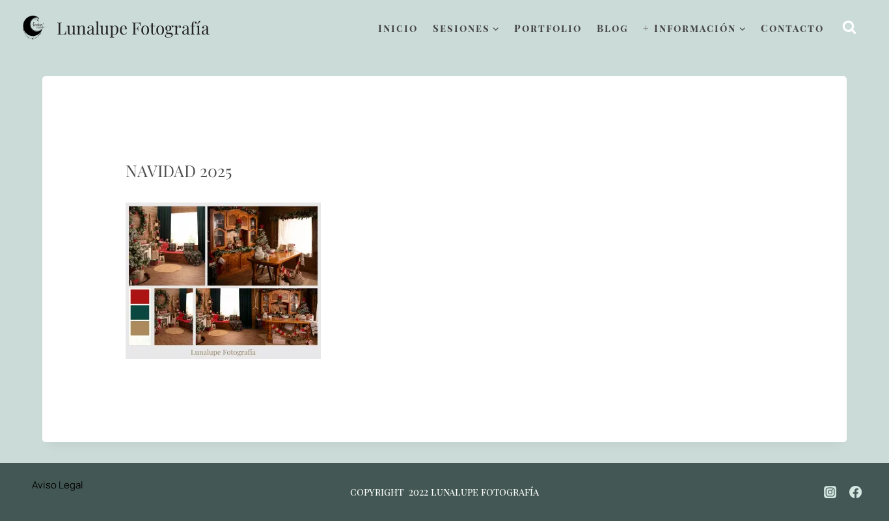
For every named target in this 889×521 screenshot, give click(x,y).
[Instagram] (830, 491)
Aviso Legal (57, 485)
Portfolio (548, 28)
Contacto (792, 28)
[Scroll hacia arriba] (863, 469)
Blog (613, 28)
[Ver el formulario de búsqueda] (850, 28)
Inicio (398, 28)
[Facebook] (855, 491)
